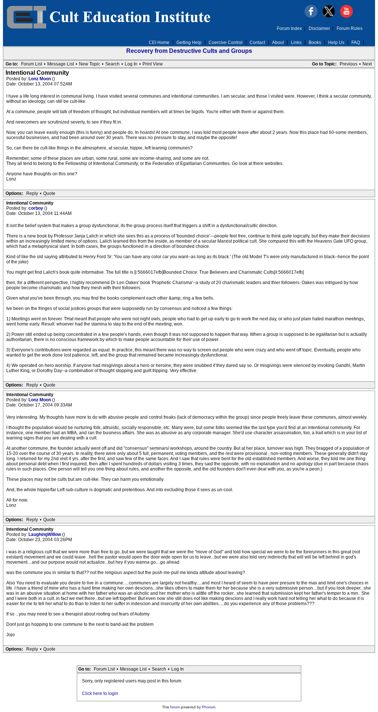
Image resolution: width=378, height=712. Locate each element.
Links (296, 42)
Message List (60, 64)
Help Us (336, 42)
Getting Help (189, 42)
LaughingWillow (45, 534)
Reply (32, 193)
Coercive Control (226, 42)
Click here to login (100, 693)
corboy (36, 208)
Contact (257, 42)
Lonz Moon (40, 78)
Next (367, 64)
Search (112, 64)
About (278, 42)
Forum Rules (349, 28)
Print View (152, 64)
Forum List (31, 64)
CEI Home (159, 42)
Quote (49, 193)
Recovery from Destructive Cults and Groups (189, 51)
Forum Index (289, 28)
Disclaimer (319, 28)
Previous (348, 64)
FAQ (355, 42)
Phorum (208, 707)
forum (175, 707)
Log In (131, 64)
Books (315, 42)
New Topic (89, 64)
